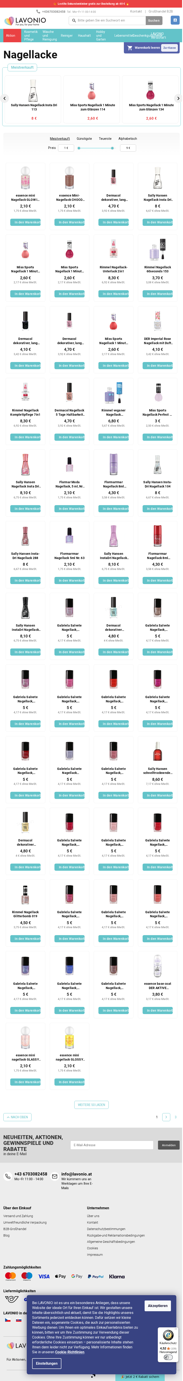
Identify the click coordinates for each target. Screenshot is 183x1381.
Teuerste (105, 138)
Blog (6, 1235)
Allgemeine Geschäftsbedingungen (111, 1242)
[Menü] (176, 1330)
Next (179, 98)
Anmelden (169, 1145)
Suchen (154, 20)
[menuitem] (12, 35)
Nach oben (19, 1117)
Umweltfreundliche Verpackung (25, 1222)
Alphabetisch (128, 138)
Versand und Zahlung (18, 1216)
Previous (5, 98)
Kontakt (136, 11)
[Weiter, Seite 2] (166, 1117)
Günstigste (84, 138)
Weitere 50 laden (91, 1105)
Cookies (92, 1248)
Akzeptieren (158, 1306)
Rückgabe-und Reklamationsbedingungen (116, 1235)
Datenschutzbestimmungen (106, 1229)
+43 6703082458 (31, 1174)
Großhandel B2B (161, 11)
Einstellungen (47, 1363)
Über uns (93, 1216)
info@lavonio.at (76, 1174)
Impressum (95, 1255)
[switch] (168, 1357)
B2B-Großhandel (14, 1229)
